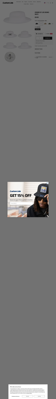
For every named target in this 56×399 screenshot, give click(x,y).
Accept (27, 396)
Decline (39, 396)
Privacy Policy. (29, 393)
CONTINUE (21, 207)
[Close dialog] (47, 183)
